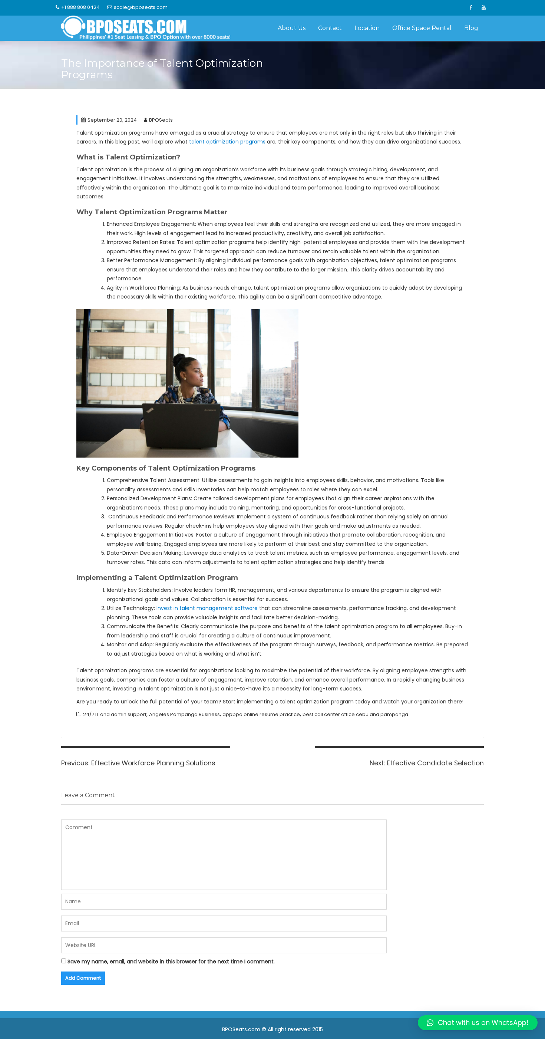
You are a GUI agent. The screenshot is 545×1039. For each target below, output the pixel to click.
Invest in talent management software (207, 608)
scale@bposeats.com (141, 7)
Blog (471, 28)
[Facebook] (470, 8)
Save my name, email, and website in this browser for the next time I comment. (171, 961)
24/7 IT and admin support (114, 714)
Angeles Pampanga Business (184, 714)
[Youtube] (483, 8)
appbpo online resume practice (261, 714)
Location (367, 28)
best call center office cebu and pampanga (355, 714)
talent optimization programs (227, 141)
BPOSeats (161, 119)
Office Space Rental (422, 28)
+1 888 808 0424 (80, 7)
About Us (291, 28)
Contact (330, 28)
